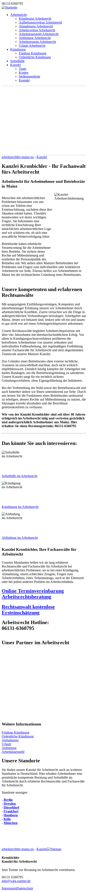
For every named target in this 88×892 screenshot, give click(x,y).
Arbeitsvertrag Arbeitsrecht (37, 30)
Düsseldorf (11, 807)
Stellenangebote (29, 76)
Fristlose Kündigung (32, 53)
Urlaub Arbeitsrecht (32, 45)
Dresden (10, 803)
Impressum (9, 888)
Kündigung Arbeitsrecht (35, 18)
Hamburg (11, 815)
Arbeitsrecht (18, 15)
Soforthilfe (17, 61)
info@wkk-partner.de (16, 881)
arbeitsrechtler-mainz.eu (18, 157)
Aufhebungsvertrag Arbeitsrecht (40, 22)
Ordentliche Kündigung (35, 57)
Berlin (8, 800)
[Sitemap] (54, 849)
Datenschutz (24, 888)
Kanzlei (15, 65)
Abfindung (9, 748)
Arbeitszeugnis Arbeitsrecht (37, 42)
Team (22, 69)
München (11, 823)
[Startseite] (9, 7)
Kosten (23, 72)
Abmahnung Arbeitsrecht (36, 26)
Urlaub (6, 744)
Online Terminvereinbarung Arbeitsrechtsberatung (33, 593)
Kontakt (24, 80)
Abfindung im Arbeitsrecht (20, 537)
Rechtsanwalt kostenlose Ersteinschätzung (28, 609)
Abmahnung (10, 740)
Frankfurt (11, 811)
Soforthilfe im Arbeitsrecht (19, 476)
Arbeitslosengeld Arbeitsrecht (39, 34)
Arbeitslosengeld (13, 752)
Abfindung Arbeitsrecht (35, 38)
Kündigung (18, 49)
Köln (7, 819)
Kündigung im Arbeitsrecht (20, 507)
